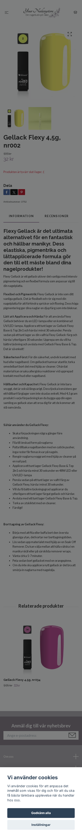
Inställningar (41, 825)
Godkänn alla (41, 813)
